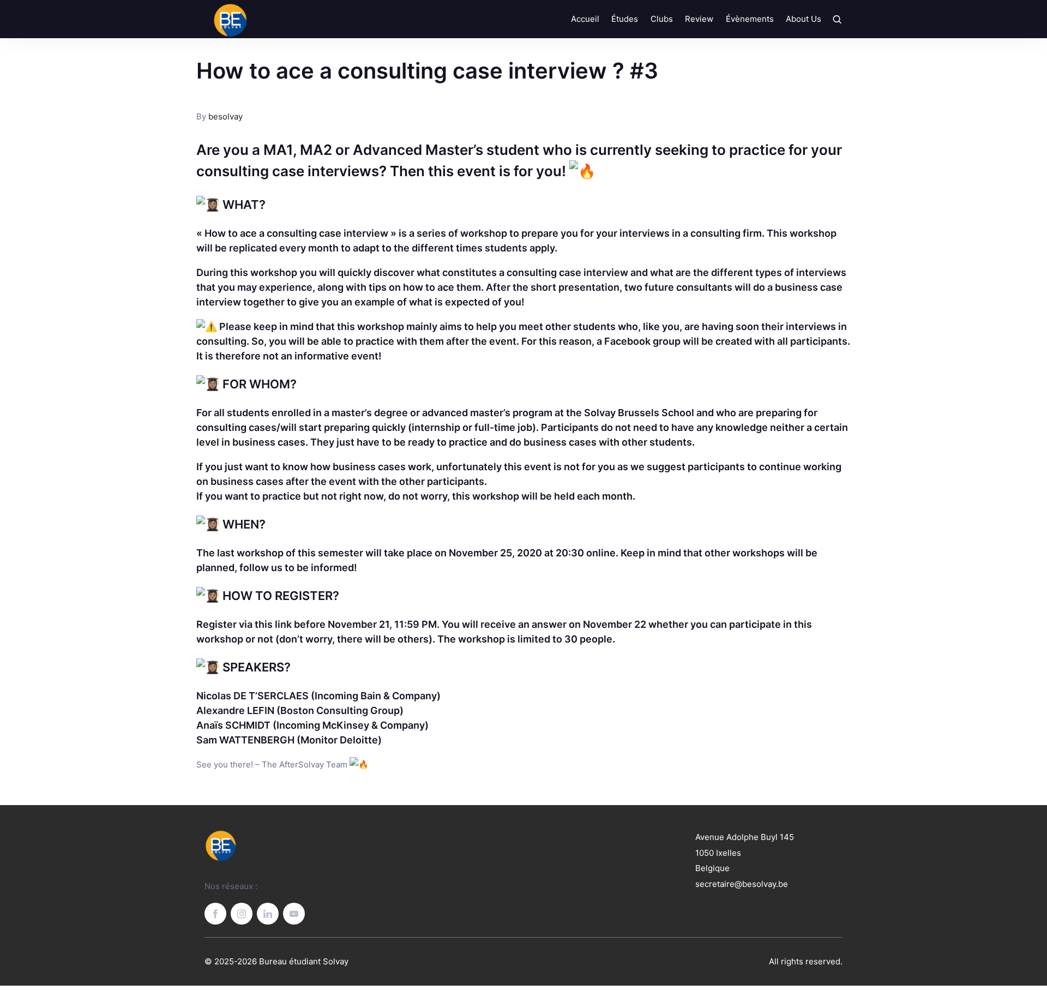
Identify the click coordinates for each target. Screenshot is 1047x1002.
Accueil (585, 19)
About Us (803, 19)
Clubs (662, 19)
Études (624, 19)
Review (699, 19)
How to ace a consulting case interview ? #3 (427, 70)
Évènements (750, 19)
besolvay (225, 116)
